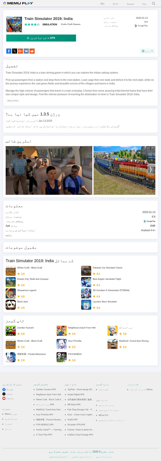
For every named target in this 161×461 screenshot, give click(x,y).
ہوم (144, 3)
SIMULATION (49, 24)
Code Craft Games (70, 24)
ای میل (8, 429)
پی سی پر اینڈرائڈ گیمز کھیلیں (115, 420)
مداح (116, 3)
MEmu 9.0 (103, 415)
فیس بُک (9, 389)
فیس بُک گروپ (11, 419)
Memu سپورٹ (11, 414)
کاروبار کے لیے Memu (141, 389)
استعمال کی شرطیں (58, 456)
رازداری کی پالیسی (82, 456)
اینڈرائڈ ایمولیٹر (109, 410)
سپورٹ (130, 3)
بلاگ (102, 3)
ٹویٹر (9, 394)
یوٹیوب (10, 398)
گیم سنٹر (103, 389)
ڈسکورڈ (8, 424)
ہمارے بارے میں (107, 405)
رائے (9, 235)
